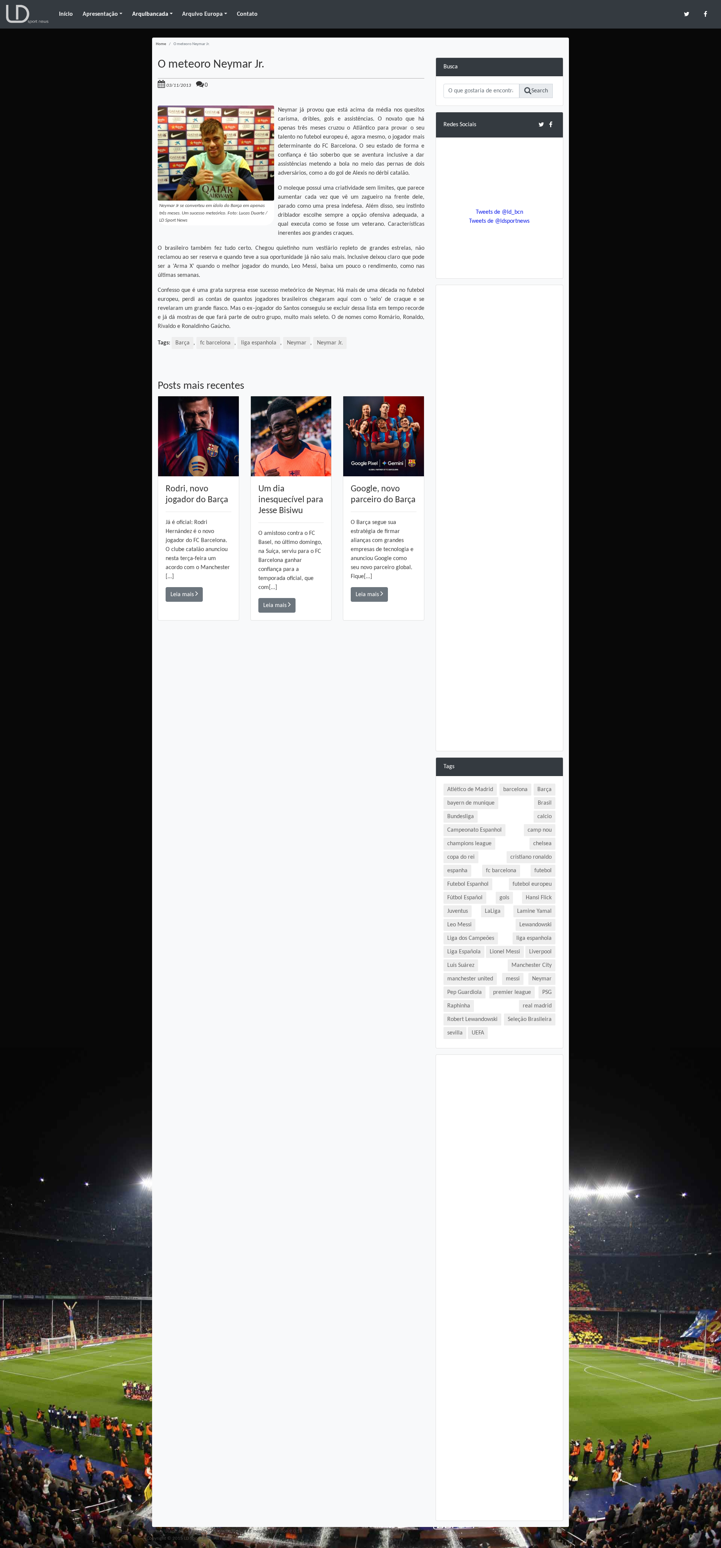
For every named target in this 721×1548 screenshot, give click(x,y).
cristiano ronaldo (531, 857)
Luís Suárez (460, 965)
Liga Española (464, 952)
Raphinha (458, 1006)
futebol (543, 871)
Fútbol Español (465, 898)
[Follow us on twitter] (686, 14)
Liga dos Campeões (470, 938)
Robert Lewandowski (472, 1019)
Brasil (545, 803)
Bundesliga (460, 817)
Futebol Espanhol (468, 884)
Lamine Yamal (534, 911)
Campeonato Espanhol (474, 830)
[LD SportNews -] (27, 14)
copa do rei (461, 857)
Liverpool (540, 952)
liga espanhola (258, 343)
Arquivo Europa (202, 14)
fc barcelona (215, 343)
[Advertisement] (291, 727)
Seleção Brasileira (530, 1019)
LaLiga (493, 911)
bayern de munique (471, 803)
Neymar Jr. (330, 343)
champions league (469, 844)
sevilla (455, 1033)
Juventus (457, 911)
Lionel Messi (505, 952)
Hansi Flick (539, 898)
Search (539, 91)
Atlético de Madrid (470, 790)
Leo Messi (459, 925)
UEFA (478, 1033)
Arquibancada (150, 14)
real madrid (537, 1006)
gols (504, 898)
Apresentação (100, 14)
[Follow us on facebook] (705, 14)
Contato (247, 14)
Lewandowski (535, 925)
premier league (512, 992)
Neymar (296, 343)
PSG (547, 992)
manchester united (470, 979)
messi (513, 979)
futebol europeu (532, 884)
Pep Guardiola (464, 992)
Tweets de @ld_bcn (499, 212)
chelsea (542, 844)
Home (161, 44)
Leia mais (182, 595)
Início (66, 14)
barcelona (515, 790)
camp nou (540, 830)
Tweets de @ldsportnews (499, 221)
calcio (544, 817)
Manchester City (531, 965)
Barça (182, 343)
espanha (457, 871)
